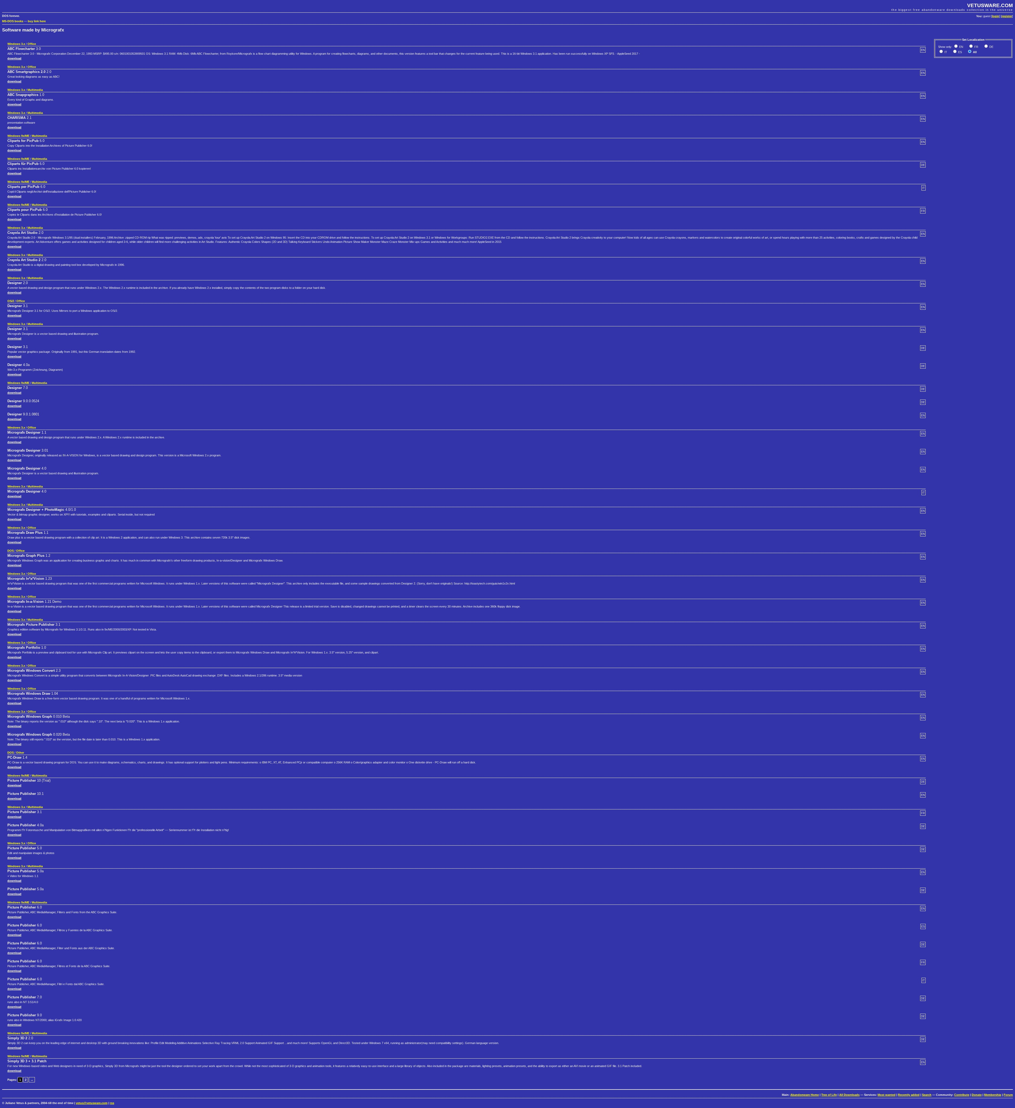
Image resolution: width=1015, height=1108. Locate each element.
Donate (977, 1094)
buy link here (37, 21)
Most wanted (887, 1094)
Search (926, 1094)
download (14, 58)
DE (991, 46)
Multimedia (35, 89)
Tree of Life (829, 1094)
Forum (1008, 1094)
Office (31, 43)
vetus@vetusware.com (92, 1103)
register (1007, 16)
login (995, 16)
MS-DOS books (12, 21)
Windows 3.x (16, 43)
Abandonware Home (804, 1094)
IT (945, 52)
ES (959, 52)
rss (112, 1103)
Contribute (961, 1094)
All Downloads (849, 1094)
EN (960, 46)
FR (976, 46)
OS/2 (10, 301)
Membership (992, 1094)
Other (20, 752)
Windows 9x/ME (18, 135)
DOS (10, 550)
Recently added (909, 1094)
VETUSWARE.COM (990, 5)
